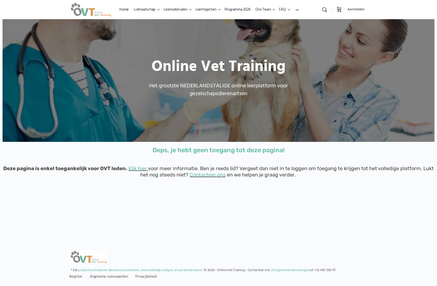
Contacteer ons (208, 175)
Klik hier (137, 168)
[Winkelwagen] (339, 9)
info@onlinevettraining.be (290, 270)
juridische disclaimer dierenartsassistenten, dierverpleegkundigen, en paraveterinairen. (140, 270)
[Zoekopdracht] (324, 10)
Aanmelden (356, 9)
